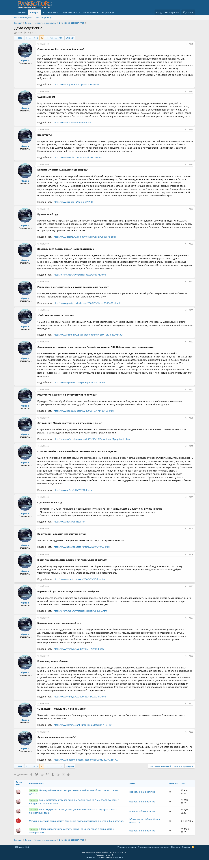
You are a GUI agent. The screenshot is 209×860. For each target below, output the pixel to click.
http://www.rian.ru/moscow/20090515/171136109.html (84, 410)
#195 (191, 554)
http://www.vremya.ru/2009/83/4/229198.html (79, 648)
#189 (191, 341)
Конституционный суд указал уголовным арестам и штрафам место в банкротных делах (73, 811)
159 (60, 37)
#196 (191, 586)
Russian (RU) (23, 847)
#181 (191, 44)
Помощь (175, 847)
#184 (191, 164)
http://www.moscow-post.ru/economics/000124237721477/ (86, 759)
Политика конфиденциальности (153, 847)
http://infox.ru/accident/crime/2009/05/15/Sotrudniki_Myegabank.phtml (92, 439)
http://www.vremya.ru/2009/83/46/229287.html (80, 696)
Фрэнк (19, 32)
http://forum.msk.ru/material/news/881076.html (80, 274)
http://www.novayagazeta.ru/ (69, 521)
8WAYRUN (119, 857)
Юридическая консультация (99, 12)
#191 (191, 418)
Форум (34, 12)
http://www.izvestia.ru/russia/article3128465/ (78, 157)
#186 (191, 244)
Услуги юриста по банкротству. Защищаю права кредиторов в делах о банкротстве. (76, 820)
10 (42, 37)
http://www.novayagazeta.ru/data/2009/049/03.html (82, 546)
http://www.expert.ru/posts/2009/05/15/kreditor (80, 579)
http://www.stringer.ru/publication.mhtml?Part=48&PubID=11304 (89, 334)
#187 (191, 281)
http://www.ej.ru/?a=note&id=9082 (72, 122)
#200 (191, 732)
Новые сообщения (23, 17)
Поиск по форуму (43, 17)
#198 (191, 656)
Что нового (49, 12)
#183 (191, 129)
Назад (19, 37)
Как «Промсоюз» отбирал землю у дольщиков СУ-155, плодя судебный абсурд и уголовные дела (74, 801)
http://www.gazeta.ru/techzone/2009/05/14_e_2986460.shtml (87, 303)
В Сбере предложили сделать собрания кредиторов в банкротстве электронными (71, 830)
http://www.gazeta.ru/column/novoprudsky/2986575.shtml (85, 236)
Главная (21, 12)
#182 (191, 91)
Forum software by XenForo (104, 852)
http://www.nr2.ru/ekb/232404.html (73, 489)
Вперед (69, 37)
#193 (191, 497)
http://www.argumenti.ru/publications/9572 (77, 84)
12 (51, 37)
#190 (191, 389)
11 (47, 37)
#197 (191, 618)
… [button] (30, 37)
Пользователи (70, 12)
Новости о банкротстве (142, 791)
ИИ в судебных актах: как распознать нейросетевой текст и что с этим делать (73, 792)
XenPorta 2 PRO (92, 857)
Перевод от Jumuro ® (104, 855)
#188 (191, 310)
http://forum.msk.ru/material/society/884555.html (81, 610)
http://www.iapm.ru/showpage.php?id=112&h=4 (80, 382)
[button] (57, 12)
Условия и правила (127, 847)
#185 (191, 209)
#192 (191, 446)
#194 (191, 528)
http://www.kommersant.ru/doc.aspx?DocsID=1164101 (83, 724)
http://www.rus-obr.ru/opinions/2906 (73, 201)
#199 (191, 703)
